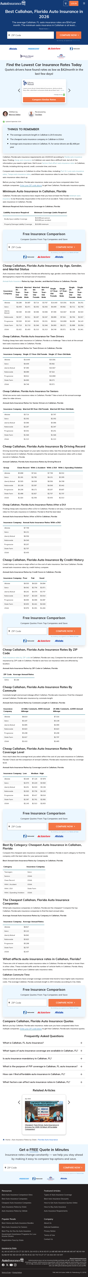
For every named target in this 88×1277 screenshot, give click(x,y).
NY (8, 1255)
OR (23, 1255)
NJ (3, 1255)
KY (48, 1252)
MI (62, 1252)
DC (23, 1252)
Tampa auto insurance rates (19, 174)
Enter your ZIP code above (31, 185)
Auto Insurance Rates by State (24, 1139)
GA (31, 1252)
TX (39, 1255)
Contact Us (48, 1239)
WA (51, 1255)
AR (11, 1252)
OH (17, 1255)
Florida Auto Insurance (48, 1139)
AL (3, 1252)
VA (48, 1255)
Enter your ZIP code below (31, 1028)
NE (77, 1252)
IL (38, 1252)
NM (5, 1255)
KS (45, 1252)
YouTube (11, 1264)
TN (36, 1255)
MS (68, 1252)
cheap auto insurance (23, 160)
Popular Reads (9, 1219)
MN (65, 1252)
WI (58, 1255)
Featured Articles (52, 1190)
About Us (47, 1223)
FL (29, 1252)
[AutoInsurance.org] (12, 1260)
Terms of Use (76, 40)
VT (45, 1255)
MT (74, 1252)
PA (26, 1255)
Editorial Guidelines (51, 1227)
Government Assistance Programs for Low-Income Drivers (19, 1235)
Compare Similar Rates (44, 99)
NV (80, 1252)
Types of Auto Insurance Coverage (58, 1195)
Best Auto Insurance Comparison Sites (17, 1195)
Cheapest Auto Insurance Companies (16, 1203)
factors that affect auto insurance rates (58, 163)
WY (61, 1255)
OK (20, 1255)
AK (5, 1252)
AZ (8, 1252)
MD (56, 1252)
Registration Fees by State (12, 1240)
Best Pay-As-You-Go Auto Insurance (16, 1231)
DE (26, 1252)
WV (55, 1255)
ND (14, 1255)
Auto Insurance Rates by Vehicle (14, 1211)
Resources (7, 1190)
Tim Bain (38, 115)
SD (33, 1255)
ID (36, 1252)
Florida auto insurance (73, 157)
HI (34, 1252)
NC (11, 1255)
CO (17, 1252)
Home (7, 1139)
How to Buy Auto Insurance (55, 1207)
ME (53, 1252)
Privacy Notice (49, 1231)
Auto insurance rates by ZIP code (16, 657)
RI (28, 1255)
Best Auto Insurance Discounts (56, 1199)
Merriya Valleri (15, 115)
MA (59, 1252)
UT (42, 1255)
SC (31, 1255)
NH (83, 1252)
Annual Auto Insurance (12, 281)
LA (50, 1252)
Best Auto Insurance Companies (14, 1199)
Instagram (15, 1264)
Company (48, 1219)
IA (42, 1252)
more (62, 90)
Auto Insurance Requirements (56, 1211)
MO (71, 1252)
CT (20, 1252)
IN (40, 1252)
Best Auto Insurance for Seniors (14, 1227)
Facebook (3, 1264)
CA (14, 1252)
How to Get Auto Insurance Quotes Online (60, 1203)
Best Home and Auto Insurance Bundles (18, 1223)
